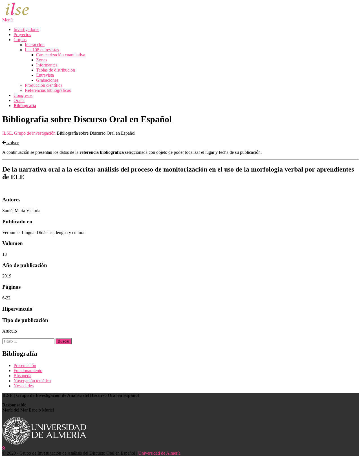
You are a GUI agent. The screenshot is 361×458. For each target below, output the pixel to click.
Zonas (41, 59)
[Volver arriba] (3, 448)
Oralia (19, 100)
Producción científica (43, 85)
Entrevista (45, 75)
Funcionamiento (28, 370)
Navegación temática (32, 380)
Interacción (35, 44)
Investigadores (26, 29)
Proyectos (22, 34)
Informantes (46, 65)
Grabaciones (47, 80)
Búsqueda (22, 375)
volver (12, 142)
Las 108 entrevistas (42, 49)
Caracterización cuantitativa (60, 54)
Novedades (24, 385)
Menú (7, 19)
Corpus (20, 39)
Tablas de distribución (55, 70)
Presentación (25, 365)
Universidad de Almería (159, 453)
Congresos (23, 95)
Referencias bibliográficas (48, 90)
